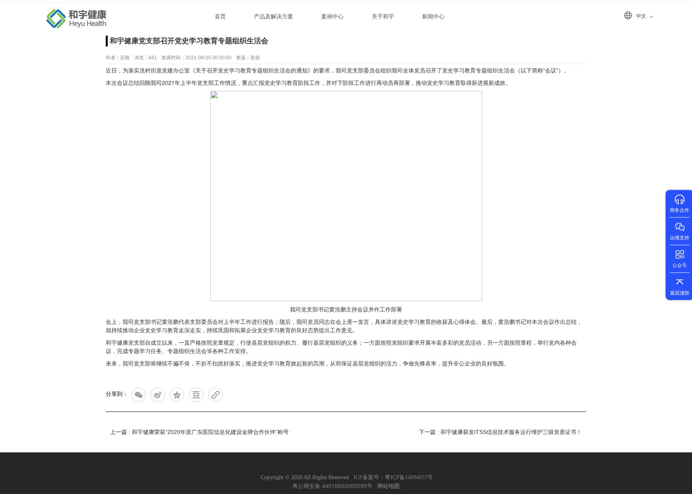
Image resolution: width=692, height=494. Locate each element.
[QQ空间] (177, 395)
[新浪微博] (158, 395)
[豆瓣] (196, 395)
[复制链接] (215, 395)
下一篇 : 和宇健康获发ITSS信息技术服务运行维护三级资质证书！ (500, 432)
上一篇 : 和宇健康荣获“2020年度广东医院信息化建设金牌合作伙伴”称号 (199, 432)
